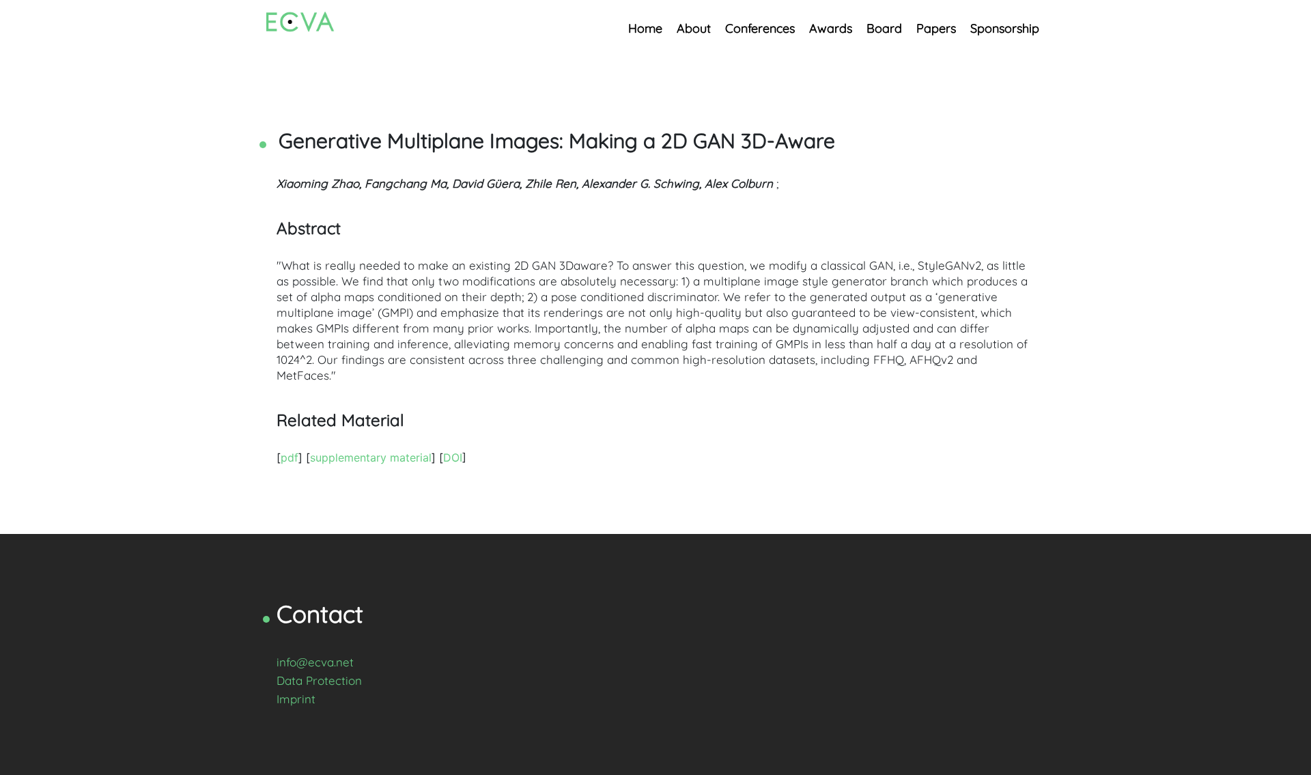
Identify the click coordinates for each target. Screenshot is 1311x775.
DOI (452, 457)
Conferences (760, 28)
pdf (289, 457)
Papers (936, 28)
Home (645, 28)
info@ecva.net (315, 662)
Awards (830, 28)
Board (884, 28)
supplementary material (371, 457)
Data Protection (319, 680)
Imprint (296, 699)
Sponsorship (1004, 28)
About (694, 28)
